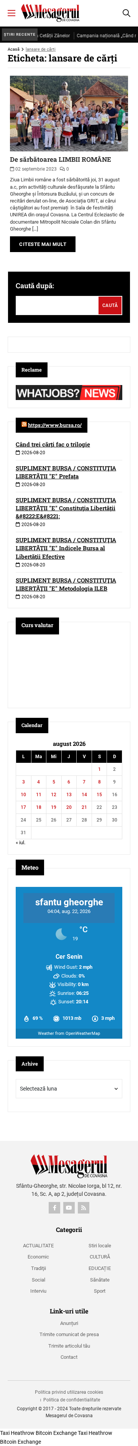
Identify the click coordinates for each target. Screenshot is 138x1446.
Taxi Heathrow (17, 1433)
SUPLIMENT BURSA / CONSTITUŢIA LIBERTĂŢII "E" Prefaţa (66, 472)
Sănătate (100, 1280)
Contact (69, 1357)
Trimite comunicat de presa (69, 1334)
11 (38, 794)
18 (38, 807)
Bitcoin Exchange (56, 1433)
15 (99, 794)
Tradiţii (38, 1268)
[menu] (11, 13)
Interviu (38, 1291)
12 (53, 794)
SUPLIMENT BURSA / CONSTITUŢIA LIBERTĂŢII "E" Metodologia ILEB (66, 584)
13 (69, 794)
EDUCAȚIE (100, 1268)
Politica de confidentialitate (71, 1400)
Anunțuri (69, 1323)
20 (69, 807)
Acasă (14, 49)
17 (23, 807)
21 (84, 807)
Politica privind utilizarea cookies (69, 1392)
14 (84, 794)
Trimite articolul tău (69, 1346)
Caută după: (35, 285)
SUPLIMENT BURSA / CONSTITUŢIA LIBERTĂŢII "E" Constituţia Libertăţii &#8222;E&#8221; (66, 508)
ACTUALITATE (38, 1245)
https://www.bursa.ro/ (55, 425)
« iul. (20, 842)
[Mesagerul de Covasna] (50, 13)
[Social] (54, 1208)
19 (53, 807)
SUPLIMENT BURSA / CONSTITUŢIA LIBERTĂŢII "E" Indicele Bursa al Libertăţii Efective (66, 548)
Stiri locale (100, 1245)
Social (38, 1280)
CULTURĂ (100, 1257)
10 (23, 794)
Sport (99, 1291)
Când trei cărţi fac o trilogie (53, 444)
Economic (38, 1257)
